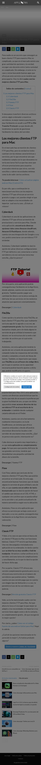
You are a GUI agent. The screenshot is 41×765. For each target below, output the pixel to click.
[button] (3, 2)
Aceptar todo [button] (27, 387)
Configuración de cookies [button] (12, 387)
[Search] (38, 2)
